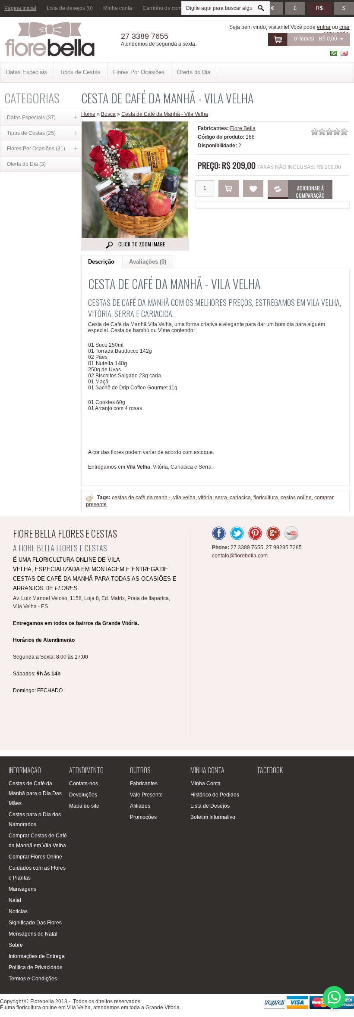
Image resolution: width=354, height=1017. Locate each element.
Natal (15, 900)
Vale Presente (146, 795)
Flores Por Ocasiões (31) (36, 149)
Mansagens (22, 889)
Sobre (16, 945)
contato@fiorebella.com (240, 556)
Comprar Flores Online (35, 857)
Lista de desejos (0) (70, 8)
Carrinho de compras (167, 8)
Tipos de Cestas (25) (31, 133)
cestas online (296, 498)
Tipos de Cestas (80, 72)
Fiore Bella (243, 128)
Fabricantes (144, 784)
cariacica (240, 498)
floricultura (265, 498)
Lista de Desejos (210, 806)
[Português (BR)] (333, 53)
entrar (324, 27)
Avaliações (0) (147, 261)
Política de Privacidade (36, 967)
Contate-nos (83, 784)
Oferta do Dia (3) (26, 164)
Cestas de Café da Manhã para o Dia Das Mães (35, 793)
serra (221, 498)
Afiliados (140, 806)
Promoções (143, 817)
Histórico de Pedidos (214, 795)
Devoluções (83, 795)
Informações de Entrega (37, 956)
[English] (344, 53)
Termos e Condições (33, 979)
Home (88, 114)
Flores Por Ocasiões (138, 72)
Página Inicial (20, 8)
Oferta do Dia (193, 72)
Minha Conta (205, 784)
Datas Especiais (26, 72)
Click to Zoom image (141, 244)
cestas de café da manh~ (141, 498)
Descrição (101, 261)
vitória (205, 498)
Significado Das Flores (35, 923)
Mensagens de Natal (33, 934)
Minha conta (117, 8)
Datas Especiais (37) (31, 118)
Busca (108, 114)
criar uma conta (337, 30)
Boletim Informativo (212, 817)
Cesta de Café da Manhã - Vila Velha (164, 114)
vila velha (184, 498)
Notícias (18, 911)
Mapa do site (84, 806)
